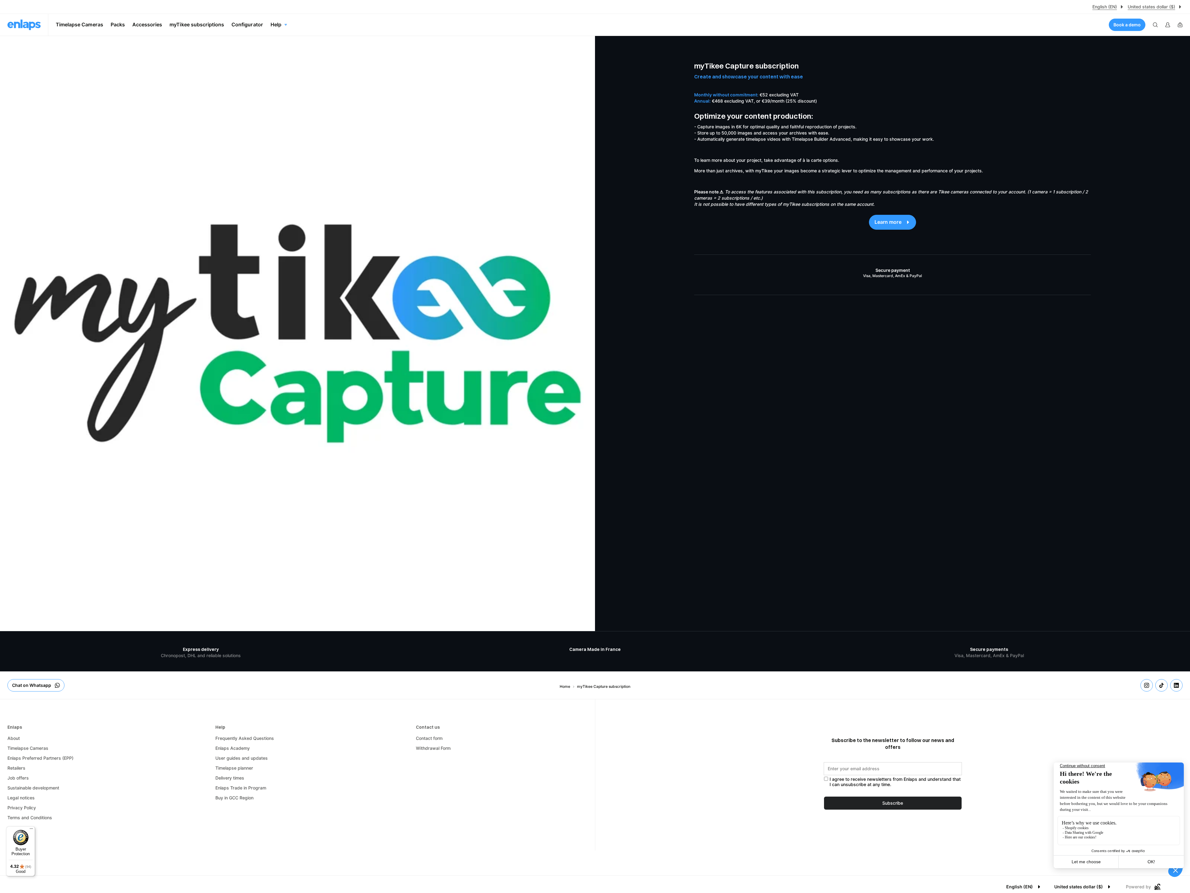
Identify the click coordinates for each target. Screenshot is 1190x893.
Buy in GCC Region (234, 797)
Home (565, 686)
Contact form (429, 738)
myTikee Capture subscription (603, 686)
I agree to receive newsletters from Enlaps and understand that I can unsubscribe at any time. (895, 782)
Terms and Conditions (29, 817)
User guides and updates (241, 758)
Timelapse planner (234, 768)
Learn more (888, 222)
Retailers (16, 768)
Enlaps (14, 727)
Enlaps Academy (232, 748)
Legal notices (21, 797)
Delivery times (229, 778)
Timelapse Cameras (27, 748)
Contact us (428, 727)
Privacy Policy (21, 807)
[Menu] (31, 830)
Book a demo (1127, 24)
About (13, 738)
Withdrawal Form (433, 748)
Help (220, 727)
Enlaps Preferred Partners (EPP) (40, 758)
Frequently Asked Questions (244, 738)
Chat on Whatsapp (31, 685)
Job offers (18, 778)
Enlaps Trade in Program (240, 787)
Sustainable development (33, 787)
